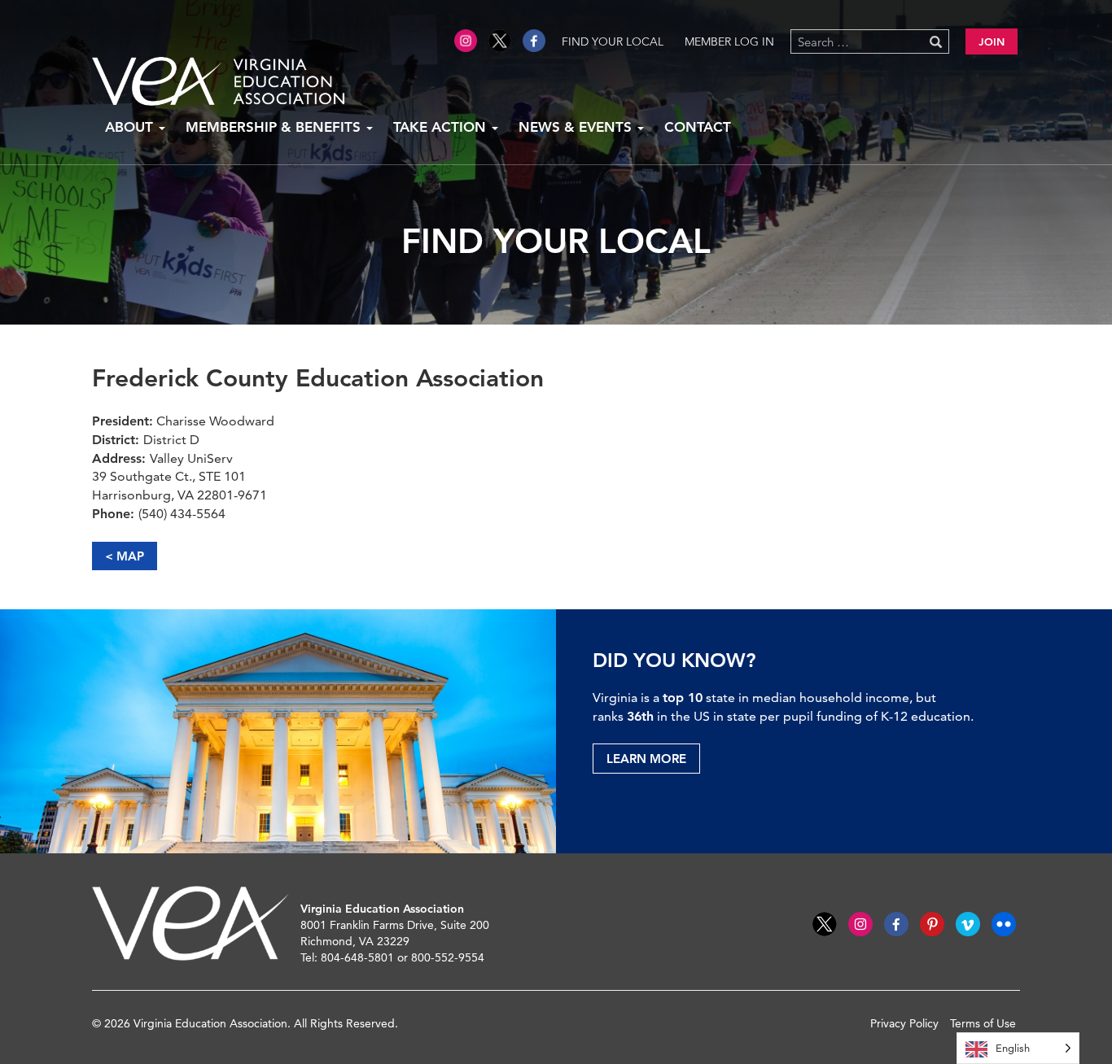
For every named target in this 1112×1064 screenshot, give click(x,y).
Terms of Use (983, 1023)
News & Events (577, 127)
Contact (697, 127)
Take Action (441, 127)
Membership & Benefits (275, 127)
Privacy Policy (904, 1023)
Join (991, 41)
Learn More (646, 758)
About (131, 127)
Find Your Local (612, 41)
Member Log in (729, 41)
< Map (124, 556)
